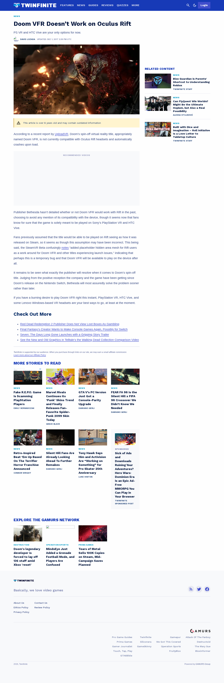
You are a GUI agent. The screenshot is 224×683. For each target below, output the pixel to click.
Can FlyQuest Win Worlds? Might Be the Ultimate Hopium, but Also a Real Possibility (190, 106)
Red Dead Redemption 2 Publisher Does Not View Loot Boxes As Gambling (69, 324)
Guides (93, 5)
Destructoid (203, 641)
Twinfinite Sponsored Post (124, 502)
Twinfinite (145, 637)
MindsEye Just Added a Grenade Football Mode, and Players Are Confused (60, 556)
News (81, 5)
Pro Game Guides (122, 637)
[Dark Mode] (194, 5)
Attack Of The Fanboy (198, 637)
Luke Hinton (85, 477)
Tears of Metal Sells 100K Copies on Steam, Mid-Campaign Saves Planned (91, 556)
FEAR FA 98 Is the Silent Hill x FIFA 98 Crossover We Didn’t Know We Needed (124, 400)
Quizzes (122, 5)
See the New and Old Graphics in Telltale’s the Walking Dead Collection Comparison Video (79, 340)
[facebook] (207, 589)
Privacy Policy (21, 612)
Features (67, 5)
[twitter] (199, 589)
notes (65, 247)
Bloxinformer (202, 651)
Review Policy (42, 607)
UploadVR (61, 134)
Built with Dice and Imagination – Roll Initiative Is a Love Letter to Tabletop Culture (191, 131)
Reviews (107, 5)
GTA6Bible (126, 655)
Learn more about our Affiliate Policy (30, 355)
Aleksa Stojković (183, 115)
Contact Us (40, 603)
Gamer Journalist (122, 646)
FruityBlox (175, 651)
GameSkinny (144, 646)
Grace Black (53, 424)
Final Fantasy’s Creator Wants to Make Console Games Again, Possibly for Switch (74, 329)
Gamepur (175, 637)
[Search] (188, 5)
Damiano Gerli (87, 408)
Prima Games (124, 641)
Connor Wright (22, 473)
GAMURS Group (203, 664)
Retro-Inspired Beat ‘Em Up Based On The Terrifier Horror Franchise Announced (28, 460)
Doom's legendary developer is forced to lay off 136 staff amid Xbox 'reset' (27, 556)
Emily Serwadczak (24, 408)
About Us (19, 603)
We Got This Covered (168, 641)
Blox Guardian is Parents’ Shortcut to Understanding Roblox (191, 82)
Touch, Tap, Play (122, 651)
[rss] (191, 589)
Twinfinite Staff (182, 89)
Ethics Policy (21, 607)
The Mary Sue (202, 646)
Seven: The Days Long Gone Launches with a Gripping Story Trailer (64, 334)
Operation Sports (171, 646)
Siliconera (145, 641)
